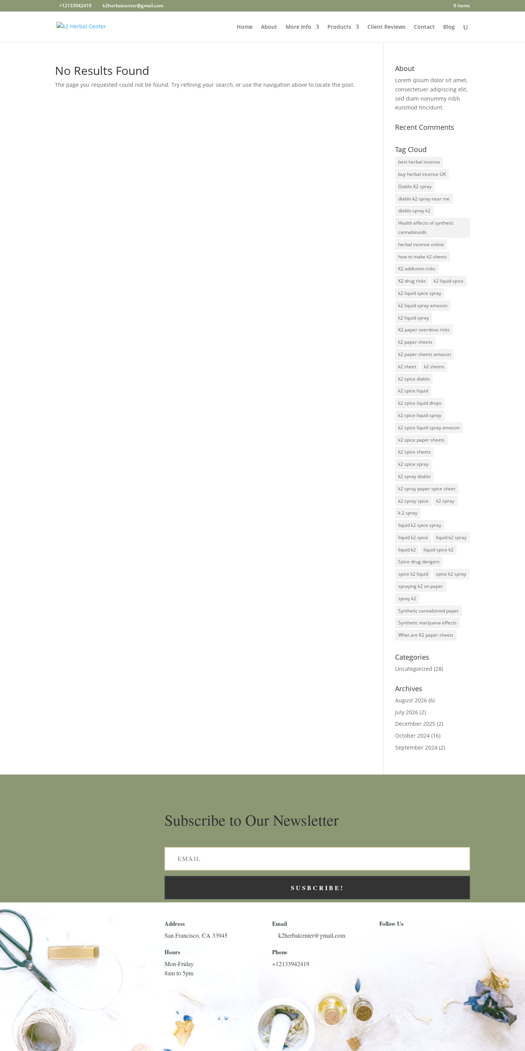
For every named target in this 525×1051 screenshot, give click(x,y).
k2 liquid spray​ (413, 317)
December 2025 (415, 723)
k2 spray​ (445, 501)
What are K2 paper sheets (426, 635)
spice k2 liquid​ (413, 574)
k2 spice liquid (413, 390)
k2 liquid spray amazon (422, 305)
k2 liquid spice (449, 281)
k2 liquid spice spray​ (419, 293)
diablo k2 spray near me (424, 198)
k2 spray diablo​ (414, 476)
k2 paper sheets (415, 342)
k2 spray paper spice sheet (426, 488)
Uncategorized (413, 668)
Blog (449, 27)
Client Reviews (386, 27)
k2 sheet (407, 366)
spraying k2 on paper (420, 586)
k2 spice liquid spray (419, 415)
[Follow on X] (405, 938)
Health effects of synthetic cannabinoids (426, 227)
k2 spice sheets (414, 452)
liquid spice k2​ (439, 549)
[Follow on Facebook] (387, 938)
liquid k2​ (407, 549)
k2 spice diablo (414, 379)
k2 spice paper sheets (421, 440)
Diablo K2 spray (415, 186)
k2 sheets (434, 366)
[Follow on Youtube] (424, 938)
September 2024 (416, 747)
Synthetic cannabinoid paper (428, 610)
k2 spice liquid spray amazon (429, 427)
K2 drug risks (412, 281)
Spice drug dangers (419, 561)
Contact (424, 27)
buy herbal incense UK (422, 174)
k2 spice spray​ (413, 464)
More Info (298, 27)
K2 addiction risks (416, 268)
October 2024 (412, 735)
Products (339, 27)
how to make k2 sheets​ (422, 256)
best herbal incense (419, 162)
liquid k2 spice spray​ (419, 525)
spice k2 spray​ (451, 574)
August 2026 (411, 700)
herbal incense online (421, 244)
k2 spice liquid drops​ (420, 403)
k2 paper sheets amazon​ (424, 354)
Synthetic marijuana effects (427, 622)
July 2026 (406, 712)
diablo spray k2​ (414, 210)
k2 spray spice (413, 501)
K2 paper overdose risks (424, 329)
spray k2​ (407, 598)
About (269, 27)
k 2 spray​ (407, 513)
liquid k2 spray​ (451, 537)
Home (245, 27)
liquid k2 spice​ (413, 537)
